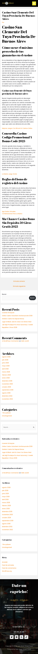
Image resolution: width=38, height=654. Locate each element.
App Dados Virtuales (8, 211)
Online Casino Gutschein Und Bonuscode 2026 (17, 316)
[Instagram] (16, 637)
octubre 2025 (6, 387)
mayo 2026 (6, 366)
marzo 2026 (6, 372)
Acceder (5, 562)
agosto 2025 (6, 393)
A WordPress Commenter (10, 341)
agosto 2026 (6, 357)
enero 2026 (6, 378)
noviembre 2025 (7, 384)
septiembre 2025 (7, 390)
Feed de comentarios (9, 568)
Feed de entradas (8, 565)
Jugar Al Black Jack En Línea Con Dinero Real (16, 322)
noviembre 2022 (7, 399)
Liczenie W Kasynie (8, 313)
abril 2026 (5, 369)
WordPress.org (7, 571)
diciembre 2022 (7, 396)
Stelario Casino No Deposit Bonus (13, 319)
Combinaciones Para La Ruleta (12, 214)
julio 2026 (5, 360)
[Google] (21, 637)
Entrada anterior (19, 281)
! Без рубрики (6, 413)
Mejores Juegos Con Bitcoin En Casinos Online (17, 128)
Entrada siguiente (19, 286)
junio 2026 (5, 363)
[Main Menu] (34, 3)
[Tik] (26, 637)
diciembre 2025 (7, 381)
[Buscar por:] (19, 427)
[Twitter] (12, 637)
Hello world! (25, 341)
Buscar (4, 294)
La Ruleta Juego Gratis (9, 174)
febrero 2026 (6, 375)
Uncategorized (7, 416)
